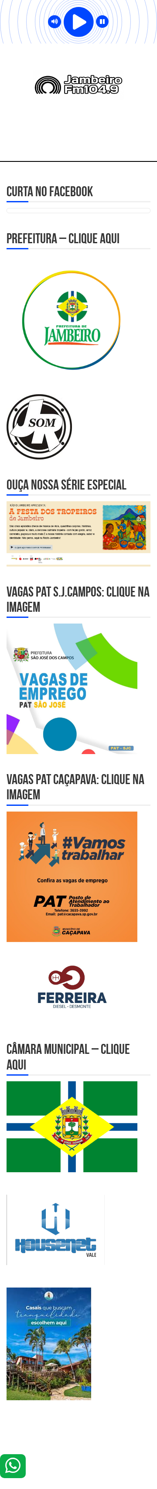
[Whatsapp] (13, 1466)
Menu (79, 144)
